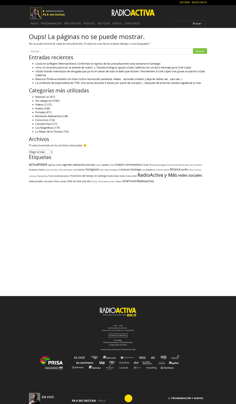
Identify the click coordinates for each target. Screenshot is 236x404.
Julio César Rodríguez (109, 170)
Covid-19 (147, 164)
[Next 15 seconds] (136, 398)
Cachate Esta (43, 124)
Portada (40, 112)
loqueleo (152, 367)
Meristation (168, 367)
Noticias (104, 23)
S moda (138, 367)
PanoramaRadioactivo (58, 176)
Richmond (79, 367)
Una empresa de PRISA (52, 360)
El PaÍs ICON (124, 367)
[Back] (113, 398)
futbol (42, 169)
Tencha (94, 181)
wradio (113, 362)
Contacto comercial (118, 335)
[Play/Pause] (128, 398)
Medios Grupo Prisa (52, 368)
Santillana (112, 358)
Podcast (89, 23)
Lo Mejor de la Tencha (48, 131)
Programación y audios (187, 398)
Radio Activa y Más (128, 176)
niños (191, 170)
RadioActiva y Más (157, 175)
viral (125, 181)
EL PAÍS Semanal (149, 362)
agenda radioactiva (74, 164)
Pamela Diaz (42, 176)
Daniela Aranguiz (159, 165)
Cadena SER (142, 358)
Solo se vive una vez (79, 181)
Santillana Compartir (129, 358)
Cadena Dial (137, 362)
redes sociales (190, 175)
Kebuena (172, 362)
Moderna (95, 367)
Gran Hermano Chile (68, 170)
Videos (117, 23)
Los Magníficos (44, 127)
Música (175, 169)
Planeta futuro (161, 362)
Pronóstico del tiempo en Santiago (88, 175)
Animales (91, 164)
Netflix (184, 169)
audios (105, 164)
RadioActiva (113, 175)
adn (163, 358)
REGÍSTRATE (199, 2)
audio (98, 165)
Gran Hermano (51, 170)
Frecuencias (72, 23)
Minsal (166, 170)
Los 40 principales (97, 358)
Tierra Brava (103, 181)
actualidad (38, 164)
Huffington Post (85, 362)
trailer (112, 181)
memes (159, 170)
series (64, 181)
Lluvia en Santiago (130, 169)
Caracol (175, 358)
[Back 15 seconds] (121, 398)
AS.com (152, 358)
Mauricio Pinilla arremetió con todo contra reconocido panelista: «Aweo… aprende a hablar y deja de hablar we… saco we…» (109, 79)
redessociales (36, 181)
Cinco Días (125, 362)
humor (81, 169)
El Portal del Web (174, 165)
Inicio (34, 23)
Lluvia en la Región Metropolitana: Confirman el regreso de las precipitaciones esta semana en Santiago (97, 63)
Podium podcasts (111, 367)
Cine (112, 164)
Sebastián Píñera (52, 181)
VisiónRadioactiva (141, 181)
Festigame (33, 169)
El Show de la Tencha (192, 165)
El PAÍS (81, 358)
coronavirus (133, 164)
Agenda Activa (55, 164)
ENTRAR (185, 2)
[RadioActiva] (133, 13)
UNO (103, 362)
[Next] (144, 398)
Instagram (92, 169)
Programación (51, 23)
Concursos (132, 23)
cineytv (119, 164)
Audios (39, 108)
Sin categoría (43, 100)
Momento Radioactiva (48, 116)
